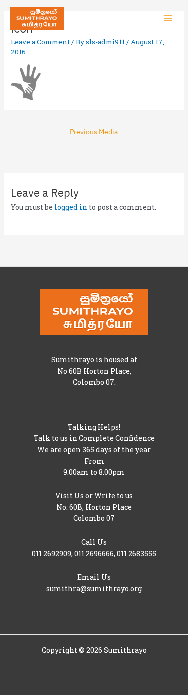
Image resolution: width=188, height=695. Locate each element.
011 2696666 (94, 553)
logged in (70, 207)
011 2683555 (136, 553)
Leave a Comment (40, 41)
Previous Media (94, 131)
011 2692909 (51, 553)
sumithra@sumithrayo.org (94, 588)
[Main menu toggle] (168, 18)
